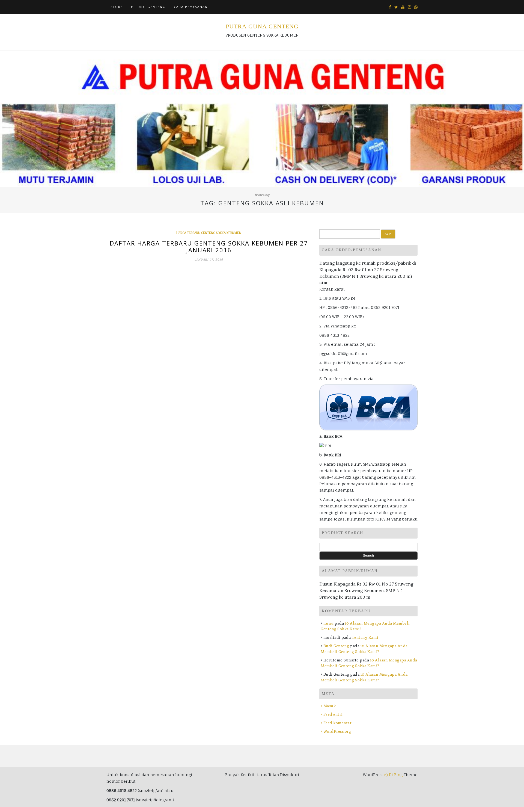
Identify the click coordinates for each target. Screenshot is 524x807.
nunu (328, 623)
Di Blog (395, 774)
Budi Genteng (336, 646)
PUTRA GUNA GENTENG (262, 26)
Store (117, 7)
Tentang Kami (365, 637)
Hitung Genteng (148, 7)
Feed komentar (337, 723)
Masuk (329, 706)
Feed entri (333, 714)
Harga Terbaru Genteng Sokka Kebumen (208, 233)
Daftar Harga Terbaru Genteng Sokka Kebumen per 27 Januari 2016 (209, 246)
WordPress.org (337, 731)
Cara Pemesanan (191, 7)
